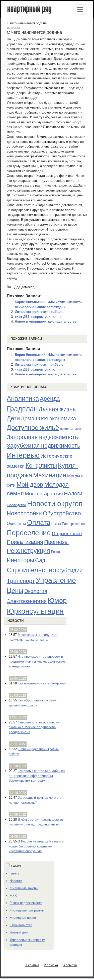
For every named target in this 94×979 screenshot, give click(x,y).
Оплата (38, 522)
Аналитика (23, 398)
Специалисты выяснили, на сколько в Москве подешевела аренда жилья (34, 727)
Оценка (56, 523)
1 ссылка (32, 965)
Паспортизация (73, 524)
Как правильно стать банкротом (42, 683)
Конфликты (41, 465)
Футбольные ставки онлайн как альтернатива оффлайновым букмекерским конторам (37, 775)
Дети (13, 418)
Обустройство (62, 513)
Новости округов (54, 503)
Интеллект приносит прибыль (39, 312)
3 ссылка (70, 965)
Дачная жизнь (57, 409)
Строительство (31, 570)
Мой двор (30, 484)
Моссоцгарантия (44, 493)
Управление (56, 580)
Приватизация (25, 542)
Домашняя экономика (48, 418)
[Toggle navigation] (80, 10)
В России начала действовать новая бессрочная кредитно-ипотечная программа (36, 846)
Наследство (16, 505)
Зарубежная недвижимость (43, 445)
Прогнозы (56, 542)
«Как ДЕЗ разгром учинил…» (38, 317)
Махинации (49, 475)
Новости (16, 621)
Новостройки (24, 513)
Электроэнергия (27, 601)
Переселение (29, 533)
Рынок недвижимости (26, 903)
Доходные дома (71, 429)
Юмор (57, 600)
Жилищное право (23, 917)
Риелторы (20, 560)
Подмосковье (67, 533)
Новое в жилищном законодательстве (45, 321)
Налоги (73, 493)
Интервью (23, 455)
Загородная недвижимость (42, 437)
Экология (35, 591)
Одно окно (16, 523)
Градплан (22, 409)
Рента (55, 552)
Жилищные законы (24, 888)
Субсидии (69, 570)
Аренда (50, 398)
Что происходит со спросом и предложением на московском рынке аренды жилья (37, 661)
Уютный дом (19, 932)
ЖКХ (13, 895)
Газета (14, 873)
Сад (40, 560)
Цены (15, 590)
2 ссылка (51, 965)
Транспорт (21, 581)
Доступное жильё (33, 427)
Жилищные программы (27, 910)
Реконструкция (28, 550)
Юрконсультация (35, 611)
